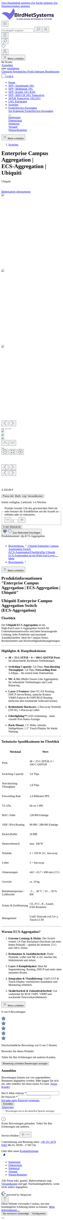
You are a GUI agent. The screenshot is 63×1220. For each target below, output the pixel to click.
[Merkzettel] (3, 47)
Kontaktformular (29, 1151)
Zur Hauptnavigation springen (29, 4)
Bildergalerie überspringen (16, 191)
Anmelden (7, 65)
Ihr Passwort (9, 1096)
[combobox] (17, 30)
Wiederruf (13, 1168)
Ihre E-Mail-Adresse (13, 1093)
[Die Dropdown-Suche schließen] (45, 29)
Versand (12, 1171)
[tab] (33, 552)
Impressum (14, 1161)
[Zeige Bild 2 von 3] (6, 428)
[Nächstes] (12, 423)
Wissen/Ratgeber (17, 1174)
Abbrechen (7, 1107)
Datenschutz (15, 1165)
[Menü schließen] (9, 115)
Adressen (39, 71)
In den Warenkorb (12, 527)
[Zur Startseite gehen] (27, 19)
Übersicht (7, 71)
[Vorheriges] (4, 423)
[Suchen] (37, 29)
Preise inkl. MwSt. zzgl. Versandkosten (23, 496)
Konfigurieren (39, 1213)
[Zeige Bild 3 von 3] (9, 428)
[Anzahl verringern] (7, 520)
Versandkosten (9, 1183)
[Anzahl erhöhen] (21, 520)
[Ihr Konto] (4, 52)
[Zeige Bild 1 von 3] (2, 428)
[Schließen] (2, 448)
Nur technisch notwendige (16, 1213)
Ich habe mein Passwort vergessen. (20, 1100)
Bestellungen (52, 71)
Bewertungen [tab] (16, 562)
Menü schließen (16, 58)
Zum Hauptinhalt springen (16, 2)
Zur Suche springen (42, 2)
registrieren (13, 68)
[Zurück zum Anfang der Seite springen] (4, 1199)
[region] (31, 339)
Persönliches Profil (23, 71)
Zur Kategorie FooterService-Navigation (30, 111)
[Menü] (4, 24)
